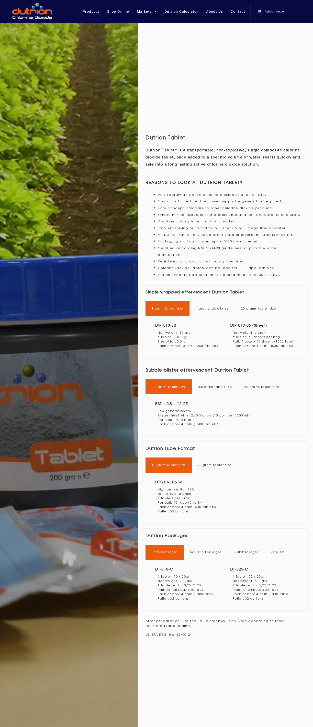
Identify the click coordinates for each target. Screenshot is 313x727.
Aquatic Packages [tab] (205, 552)
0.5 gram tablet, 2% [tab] (169, 386)
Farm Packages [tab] (165, 552)
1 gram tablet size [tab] (167, 308)
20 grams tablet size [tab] (258, 308)
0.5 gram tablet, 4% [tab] (215, 386)
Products (91, 11)
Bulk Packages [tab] (246, 552)
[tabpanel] (225, 335)
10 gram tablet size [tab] (169, 465)
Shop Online (118, 11)
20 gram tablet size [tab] (215, 465)
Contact (238, 11)
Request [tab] (278, 552)
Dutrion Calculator (181, 11)
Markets (144, 11)
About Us (214, 11)
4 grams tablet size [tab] (212, 308)
